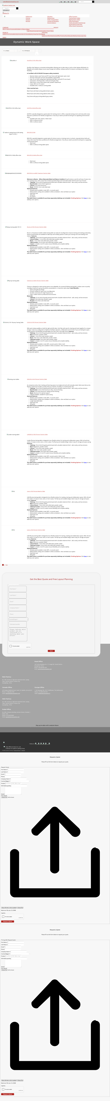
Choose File (20, 907)
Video (4, 37)
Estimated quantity (6, 785)
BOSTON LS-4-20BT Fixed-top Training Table (38, 173)
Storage (83, 23)
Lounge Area (83, 36)
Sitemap (23, 750)
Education (70, 36)
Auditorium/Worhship (47, 36)
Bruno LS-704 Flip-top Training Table (36, 227)
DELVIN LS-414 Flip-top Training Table (37, 379)
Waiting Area (76, 36)
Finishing (45, 32)
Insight (56, 27)
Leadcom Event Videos (48, 31)
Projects (5, 32)
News (28, 29)
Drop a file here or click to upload (9, 907)
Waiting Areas (32, 34)
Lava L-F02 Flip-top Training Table (36, 529)
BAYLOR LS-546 (31, 132)
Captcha (3, 913)
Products (6, 13)
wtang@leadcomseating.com (13, 693)
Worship (15, 34)
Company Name (5, 779)
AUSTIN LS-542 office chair (34, 108)
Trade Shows (30, 31)
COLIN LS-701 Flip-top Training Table (36, 322)
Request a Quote (7, 921)
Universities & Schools (23, 34)
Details (3, 794)
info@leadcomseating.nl (44, 693)
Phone (3, 776)
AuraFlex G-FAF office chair (34, 60)
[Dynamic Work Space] (13, 60)
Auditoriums (6, 34)
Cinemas (28, 18)
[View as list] (36, 53)
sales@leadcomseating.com (11, 1)
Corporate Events (37, 31)
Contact (10, 37)
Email (3, 774)
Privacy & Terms (17, 750)
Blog (43, 34)
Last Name (4, 772)
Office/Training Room (62, 36)
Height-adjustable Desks (75, 23)
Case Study (39, 34)
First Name (4, 769)
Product (3, 783)
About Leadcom (7, 29)
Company (5, 27)
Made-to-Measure (22, 29)
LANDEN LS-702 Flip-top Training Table (37, 434)
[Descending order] (19, 50)
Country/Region (5, 781)
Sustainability (14, 29)
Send (51, 650)
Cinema (55, 36)
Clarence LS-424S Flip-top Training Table (37, 280)
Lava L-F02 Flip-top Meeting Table (36, 491)
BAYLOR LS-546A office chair (34, 155)
